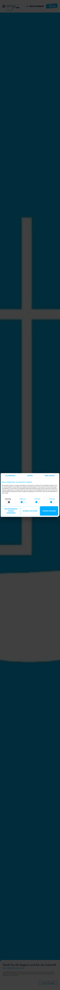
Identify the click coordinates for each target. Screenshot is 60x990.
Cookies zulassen (49, 511)
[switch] (22, 502)
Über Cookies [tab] (50, 476)
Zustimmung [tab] (10, 476)
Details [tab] (30, 476)
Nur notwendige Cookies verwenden (10, 511)
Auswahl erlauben (30, 511)
